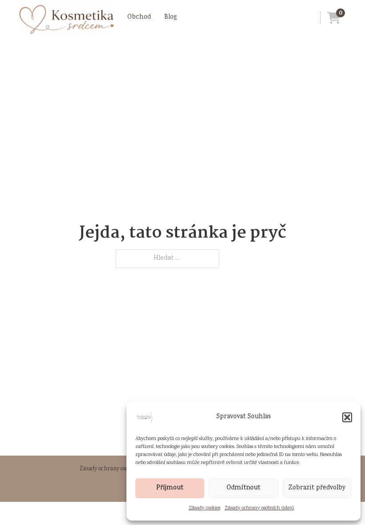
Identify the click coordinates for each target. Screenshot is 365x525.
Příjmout (169, 488)
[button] (347, 417)
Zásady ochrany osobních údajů (259, 508)
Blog (170, 17)
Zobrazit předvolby (317, 488)
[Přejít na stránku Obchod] (66, 18)
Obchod (139, 17)
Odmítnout (243, 488)
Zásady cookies (204, 508)
